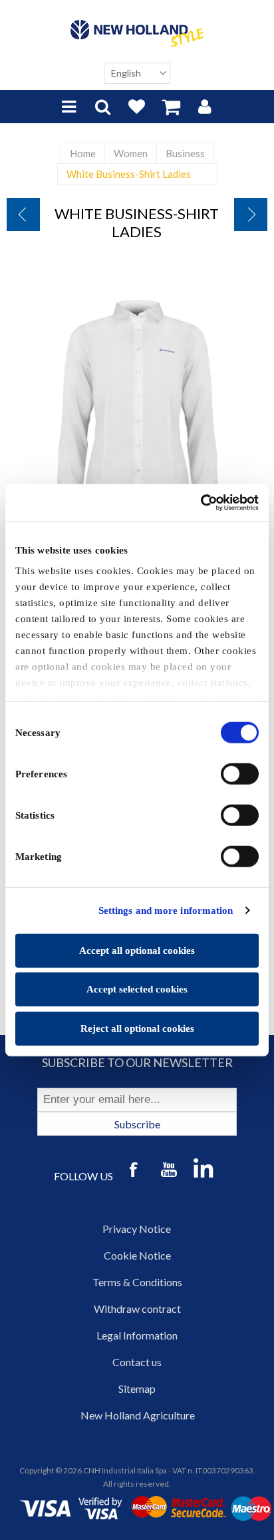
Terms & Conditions (137, 1282)
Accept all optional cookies (137, 950)
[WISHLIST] (137, 106)
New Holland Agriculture (137, 1415)
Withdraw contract (137, 1308)
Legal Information (137, 1335)
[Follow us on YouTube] (169, 1171)
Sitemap (137, 1388)
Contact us (137, 1361)
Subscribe (137, 1124)
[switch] (240, 773)
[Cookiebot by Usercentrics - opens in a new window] (200, 503)
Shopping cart (171, 106)
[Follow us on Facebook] (134, 1171)
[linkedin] (203, 1168)
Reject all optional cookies (137, 1027)
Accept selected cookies (137, 989)
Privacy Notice (136, 1228)
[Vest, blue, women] (23, 214)
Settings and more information (165, 910)
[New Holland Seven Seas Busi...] (250, 214)
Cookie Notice (137, 1255)
